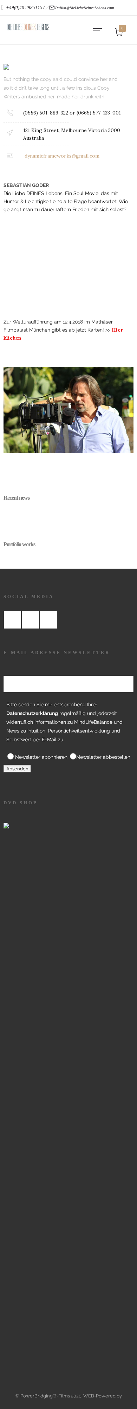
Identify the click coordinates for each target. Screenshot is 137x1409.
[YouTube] (48, 620)
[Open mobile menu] (100, 30)
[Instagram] (30, 620)
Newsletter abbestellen (103, 757)
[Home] (28, 29)
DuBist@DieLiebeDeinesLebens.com (84, 8)
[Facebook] (12, 620)
